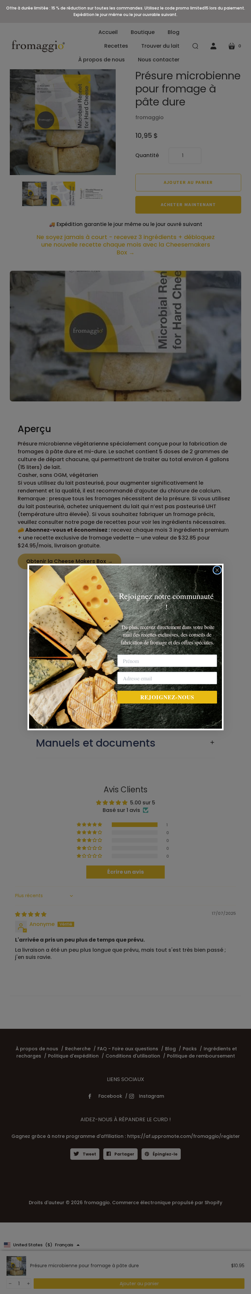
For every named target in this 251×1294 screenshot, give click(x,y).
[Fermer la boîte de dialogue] (217, 570)
